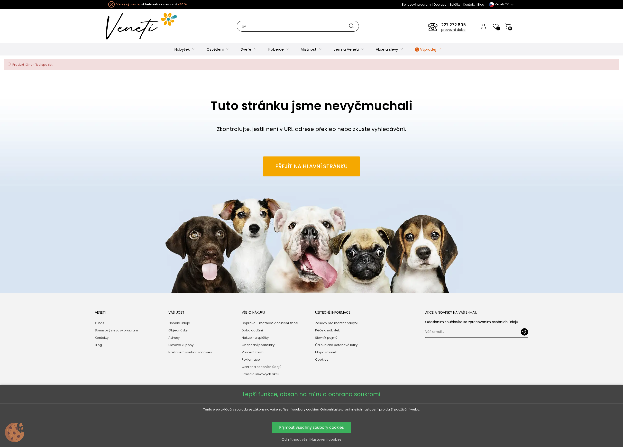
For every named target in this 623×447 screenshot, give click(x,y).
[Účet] (484, 26)
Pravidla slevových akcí (260, 374)
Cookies (321, 359)
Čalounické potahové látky (336, 345)
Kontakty (102, 337)
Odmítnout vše (295, 439)
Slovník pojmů (326, 337)
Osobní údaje (179, 323)
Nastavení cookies (326, 439)
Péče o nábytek (327, 330)
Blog (480, 4)
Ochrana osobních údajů (261, 367)
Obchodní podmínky (258, 345)
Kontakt (469, 4)
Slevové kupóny (180, 345)
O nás (99, 323)
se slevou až (151, 4)
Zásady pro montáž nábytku (337, 323)
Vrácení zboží (253, 352)
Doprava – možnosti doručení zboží (270, 323)
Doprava (440, 4)
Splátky (454, 4)
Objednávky (178, 330)
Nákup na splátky (255, 337)
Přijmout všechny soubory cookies (311, 427)
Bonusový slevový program (116, 330)
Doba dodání (252, 330)
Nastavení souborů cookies (190, 352)
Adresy (174, 337)
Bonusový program (416, 4)
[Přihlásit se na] (524, 332)
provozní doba (453, 29)
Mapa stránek (326, 352)
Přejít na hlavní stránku (311, 166)
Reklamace (251, 359)
